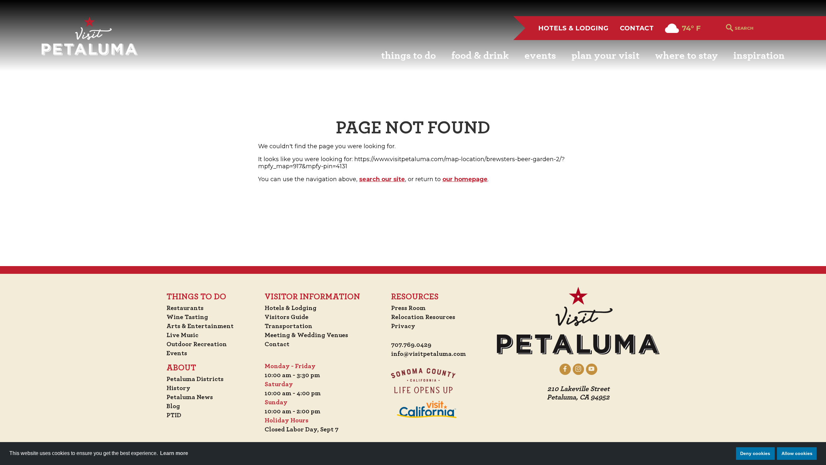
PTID (173, 415)
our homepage (465, 179)
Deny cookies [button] (755, 453)
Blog (173, 406)
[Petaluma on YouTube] (591, 369)
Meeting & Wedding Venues (306, 335)
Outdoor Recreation (196, 344)
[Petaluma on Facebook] (565, 369)
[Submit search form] (729, 28)
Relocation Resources (423, 317)
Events (176, 353)
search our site (382, 179)
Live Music (182, 335)
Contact (637, 28)
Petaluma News (189, 397)
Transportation (288, 326)
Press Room (408, 308)
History (178, 388)
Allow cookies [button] (796, 453)
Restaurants (185, 308)
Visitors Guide (286, 317)
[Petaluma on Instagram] (578, 369)
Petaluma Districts (195, 379)
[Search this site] (760, 28)
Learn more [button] (174, 453)
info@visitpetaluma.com (428, 354)
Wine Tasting (187, 317)
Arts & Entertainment (200, 326)
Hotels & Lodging (573, 28)
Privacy (403, 326)
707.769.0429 (411, 345)
